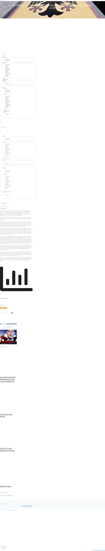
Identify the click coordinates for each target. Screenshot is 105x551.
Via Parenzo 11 (7, 69)
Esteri (6, 65)
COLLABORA (7, 82)
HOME (5, 87)
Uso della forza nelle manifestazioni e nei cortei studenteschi (8, 379)
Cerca (4, 53)
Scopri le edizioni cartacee (8, 326)
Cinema (6, 71)
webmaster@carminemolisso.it (13, 510)
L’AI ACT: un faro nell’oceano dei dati (7, 449)
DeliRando (7, 72)
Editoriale (7, 70)
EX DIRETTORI (7, 60)
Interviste (7, 76)
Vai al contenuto (2, 0)
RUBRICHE (4, 62)
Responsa (7, 68)
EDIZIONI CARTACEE (5, 79)
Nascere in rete (5, 486)
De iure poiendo (8, 105)
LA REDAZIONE (7, 59)
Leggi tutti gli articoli (3, 307)
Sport (6, 75)
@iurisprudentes (26, 506)
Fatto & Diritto (8, 64)
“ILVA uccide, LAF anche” (6, 415)
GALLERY (4, 78)
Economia (7, 67)
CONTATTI (4, 80)
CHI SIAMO (4, 57)
